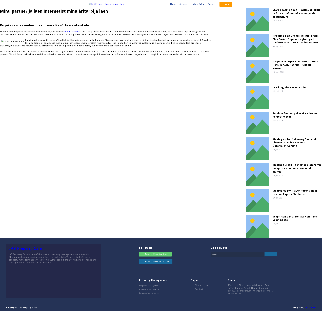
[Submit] (270, 254)
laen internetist (71, 31)
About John (198, 4)
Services (183, 4)
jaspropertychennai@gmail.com (253, 290)
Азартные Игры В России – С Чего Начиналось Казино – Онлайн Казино (296, 65)
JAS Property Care (25, 248)
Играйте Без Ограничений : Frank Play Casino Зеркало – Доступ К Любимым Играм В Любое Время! (296, 39)
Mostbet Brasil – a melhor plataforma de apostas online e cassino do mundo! (297, 168)
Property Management (149, 286)
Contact (211, 4)
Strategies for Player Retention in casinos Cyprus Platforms (295, 192)
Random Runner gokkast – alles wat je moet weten (296, 115)
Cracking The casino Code (289, 87)
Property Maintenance (149, 293)
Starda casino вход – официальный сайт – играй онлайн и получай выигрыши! (296, 13)
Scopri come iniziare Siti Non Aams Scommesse (295, 218)
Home (173, 4)
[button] (184, 4)
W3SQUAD (310, 307)
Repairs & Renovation (149, 289)
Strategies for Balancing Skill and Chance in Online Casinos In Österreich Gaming (294, 142)
